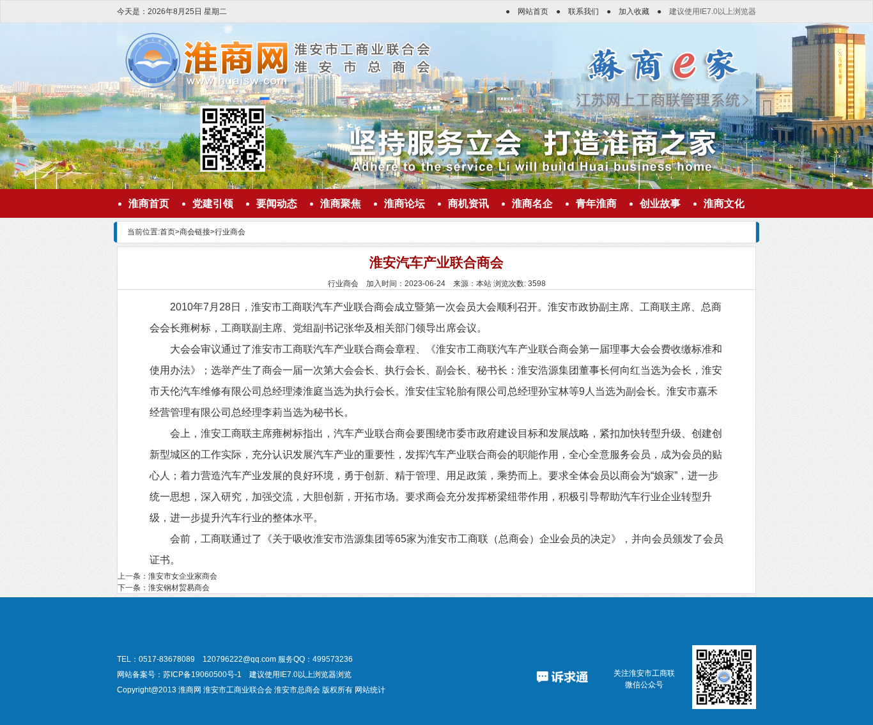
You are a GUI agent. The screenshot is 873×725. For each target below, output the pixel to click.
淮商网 (189, 689)
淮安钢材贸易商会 (179, 587)
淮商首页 (148, 203)
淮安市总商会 (297, 689)
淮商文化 (724, 203)
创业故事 (660, 203)
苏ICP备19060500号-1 (202, 674)
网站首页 (533, 11)
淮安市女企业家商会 (182, 576)
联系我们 (583, 11)
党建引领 (212, 203)
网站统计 (370, 689)
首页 (167, 231)
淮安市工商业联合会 (237, 689)
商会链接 (195, 231)
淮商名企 (532, 203)
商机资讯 (468, 203)
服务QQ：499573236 (315, 659)
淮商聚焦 (340, 203)
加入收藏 (634, 11)
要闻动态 (276, 203)
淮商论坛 (404, 203)
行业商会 (230, 231)
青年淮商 (596, 203)
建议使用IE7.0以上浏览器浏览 (300, 674)
